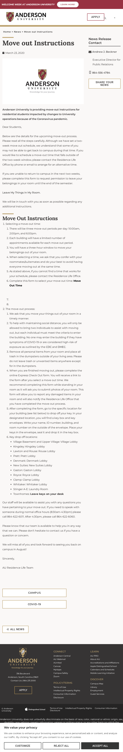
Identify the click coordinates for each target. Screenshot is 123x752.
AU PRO (94, 656)
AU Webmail (59, 659)
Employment (96, 690)
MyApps (57, 669)
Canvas (57, 666)
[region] (61, 737)
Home (7, 31)
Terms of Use (59, 687)
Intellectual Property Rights (66, 690)
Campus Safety (60, 673)
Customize (22, 745)
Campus (34, 592)
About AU (95, 659)
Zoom (56, 676)
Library (93, 687)
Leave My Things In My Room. (21, 192)
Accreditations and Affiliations (104, 662)
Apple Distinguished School (103, 666)
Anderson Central (61, 656)
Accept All (100, 745)
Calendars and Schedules (102, 669)
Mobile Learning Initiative (102, 673)
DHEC (62, 346)
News (17, 31)
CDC (49, 346)
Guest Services (97, 694)
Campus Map (96, 683)
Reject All (61, 745)
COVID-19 (34, 604)
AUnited (57, 662)
